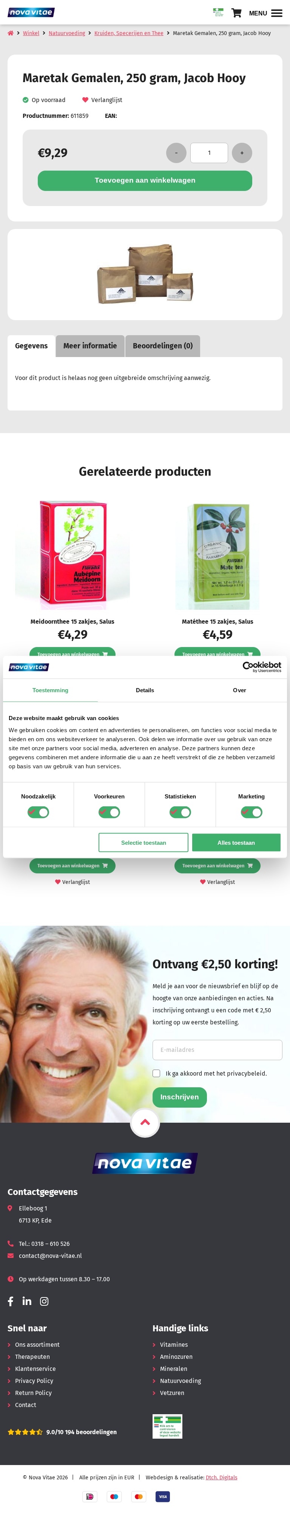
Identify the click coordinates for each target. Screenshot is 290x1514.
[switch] (109, 812)
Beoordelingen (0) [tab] (163, 346)
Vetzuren (172, 1392)
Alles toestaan (236, 842)
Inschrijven (179, 1097)
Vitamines (174, 1344)
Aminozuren (176, 1356)
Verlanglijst (106, 100)
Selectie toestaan (143, 842)
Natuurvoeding (67, 33)
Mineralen (173, 1368)
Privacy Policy (34, 1380)
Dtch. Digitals (222, 1477)
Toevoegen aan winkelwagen (145, 180)
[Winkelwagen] (236, 13)
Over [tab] (239, 690)
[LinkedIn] (27, 1302)
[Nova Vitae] (34, 12)
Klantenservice (35, 1368)
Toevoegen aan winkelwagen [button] (68, 654)
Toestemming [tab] (50, 690)
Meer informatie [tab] (90, 346)
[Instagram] (44, 1302)
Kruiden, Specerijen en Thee (129, 33)
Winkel (31, 33)
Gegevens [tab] (31, 346)
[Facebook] (11, 1302)
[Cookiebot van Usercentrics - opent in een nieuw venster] (248, 667)
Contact (25, 1405)
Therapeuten (32, 1356)
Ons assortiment (37, 1344)
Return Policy (33, 1392)
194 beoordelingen (90, 1432)
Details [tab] (145, 690)
